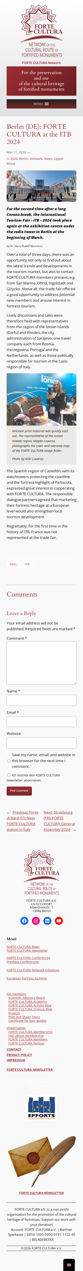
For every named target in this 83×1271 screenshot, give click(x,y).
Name (13, 690)
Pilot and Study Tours (24, 1017)
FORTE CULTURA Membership (30, 1032)
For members (16, 994)
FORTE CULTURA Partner (26, 1043)
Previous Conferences (23, 962)
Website (14, 733)
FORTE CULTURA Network (41, 63)
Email (13, 712)
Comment (17, 638)
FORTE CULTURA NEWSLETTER (30, 1069)
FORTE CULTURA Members (28, 1039)
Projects (14, 1013)
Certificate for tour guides (27, 1021)
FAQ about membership (26, 1036)
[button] (38, 103)
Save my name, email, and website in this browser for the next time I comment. (43, 760)
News (48, 159)
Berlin (23, 159)
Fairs (13, 564)
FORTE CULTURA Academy (27, 1002)
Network (36, 159)
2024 (13, 159)
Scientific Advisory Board (26, 998)
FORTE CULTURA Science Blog (30, 1009)
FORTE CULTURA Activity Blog (29, 1005)
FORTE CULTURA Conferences (28, 958)
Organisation (16, 1028)
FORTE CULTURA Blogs (23, 947)
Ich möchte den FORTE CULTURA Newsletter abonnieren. (33, 777)
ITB (27, 564)
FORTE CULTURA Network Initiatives (33, 970)
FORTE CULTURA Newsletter (27, 950)
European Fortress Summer (27, 978)
